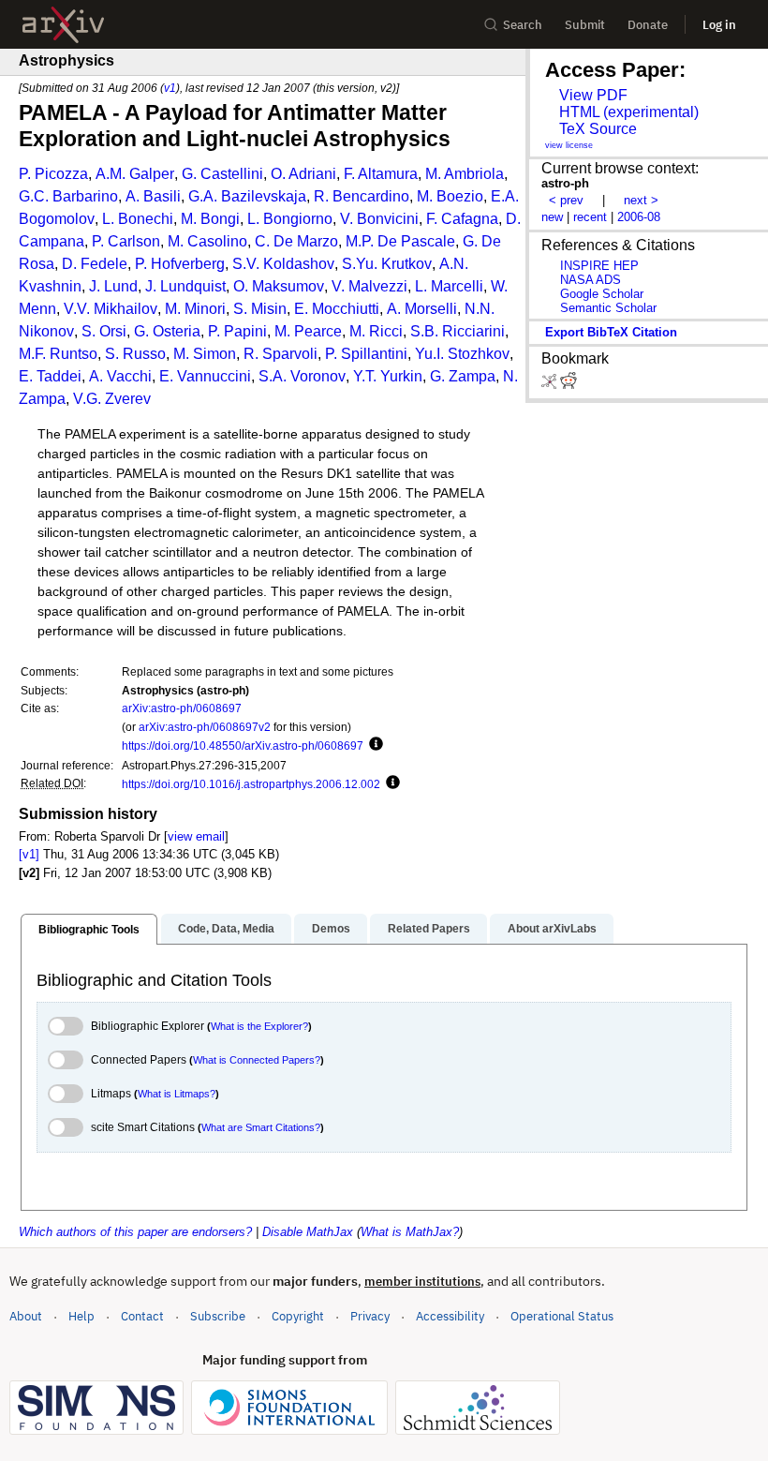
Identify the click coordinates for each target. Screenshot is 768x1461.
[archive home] (63, 25)
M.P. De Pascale (400, 241)
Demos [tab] (331, 928)
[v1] (29, 854)
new (552, 217)
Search (522, 25)
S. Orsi (103, 331)
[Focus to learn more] (373, 745)
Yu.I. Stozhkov (462, 354)
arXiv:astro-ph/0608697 (182, 708)
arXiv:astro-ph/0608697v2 (205, 727)
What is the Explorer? (259, 1026)
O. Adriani (303, 174)
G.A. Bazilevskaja (247, 196)
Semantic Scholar (608, 308)
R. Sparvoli (281, 354)
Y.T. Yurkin (387, 376)
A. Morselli (422, 309)
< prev (566, 200)
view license (569, 145)
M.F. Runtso (58, 354)
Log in (719, 25)
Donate (648, 25)
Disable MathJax (307, 1232)
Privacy (370, 1316)
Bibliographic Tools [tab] (89, 929)
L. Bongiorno (289, 219)
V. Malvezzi (369, 286)
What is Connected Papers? (256, 1060)
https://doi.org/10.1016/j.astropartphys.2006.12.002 (251, 784)
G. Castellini (222, 174)
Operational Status (561, 1315)
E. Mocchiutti (336, 309)
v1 (170, 88)
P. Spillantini (366, 354)
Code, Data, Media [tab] (226, 928)
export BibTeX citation (611, 332)
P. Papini (237, 331)
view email (196, 836)
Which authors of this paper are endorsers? (135, 1232)
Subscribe (217, 1316)
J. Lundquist (185, 286)
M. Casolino (207, 241)
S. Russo (135, 354)
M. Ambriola (464, 174)
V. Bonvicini (379, 219)
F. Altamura (381, 174)
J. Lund (113, 286)
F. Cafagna (462, 219)
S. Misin (260, 309)
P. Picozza (53, 174)
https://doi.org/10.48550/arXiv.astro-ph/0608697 (242, 745)
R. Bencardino (361, 196)
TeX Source (598, 129)
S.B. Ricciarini (457, 331)
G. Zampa (462, 376)
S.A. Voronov (302, 376)
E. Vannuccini (205, 376)
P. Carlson (126, 241)
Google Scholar (601, 294)
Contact (142, 1316)
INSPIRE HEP (599, 266)
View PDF (593, 95)
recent (590, 217)
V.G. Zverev (112, 399)
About (25, 1316)
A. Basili (153, 196)
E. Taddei (50, 376)
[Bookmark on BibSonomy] (550, 385)
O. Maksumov (278, 286)
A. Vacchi (120, 376)
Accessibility (450, 1316)
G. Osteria (167, 331)
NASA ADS (590, 280)
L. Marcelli (449, 286)
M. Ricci (376, 331)
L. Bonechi (137, 219)
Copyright (298, 1316)
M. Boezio (450, 196)
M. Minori (195, 309)
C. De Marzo (296, 241)
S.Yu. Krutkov (387, 264)
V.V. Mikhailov (110, 309)
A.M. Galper (135, 174)
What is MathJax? (410, 1232)
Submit (585, 25)
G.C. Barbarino (68, 196)
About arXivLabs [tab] (552, 928)
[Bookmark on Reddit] (568, 385)
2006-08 (638, 217)
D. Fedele (94, 264)
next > (641, 200)
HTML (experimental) (629, 112)
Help (81, 1316)
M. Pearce (308, 331)
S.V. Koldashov (283, 264)
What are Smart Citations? (260, 1127)
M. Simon (204, 354)
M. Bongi (210, 219)
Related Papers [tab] (429, 928)
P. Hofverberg (180, 264)
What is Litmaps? (176, 1093)
